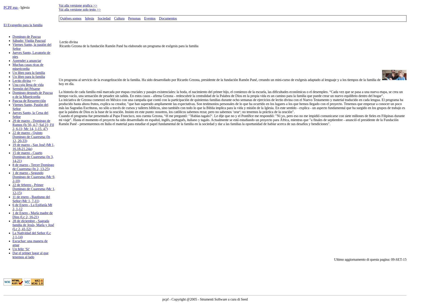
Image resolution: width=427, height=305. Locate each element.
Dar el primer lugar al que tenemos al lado (30, 255)
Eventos (149, 18)
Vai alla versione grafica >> (78, 5)
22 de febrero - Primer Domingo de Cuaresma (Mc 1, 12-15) (33, 189)
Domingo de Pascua (26, 37)
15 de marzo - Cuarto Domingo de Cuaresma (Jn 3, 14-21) (33, 157)
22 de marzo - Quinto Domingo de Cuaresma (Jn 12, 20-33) (31, 137)
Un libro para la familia (28, 73)
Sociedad (104, 18)
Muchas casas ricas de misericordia (27, 67)
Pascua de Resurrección (29, 101)
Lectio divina (21, 81)
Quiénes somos (70, 18)
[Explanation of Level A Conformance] (34, 284)
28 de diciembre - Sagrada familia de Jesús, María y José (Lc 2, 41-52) (33, 225)
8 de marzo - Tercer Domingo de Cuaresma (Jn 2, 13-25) (33, 167)
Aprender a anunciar (26, 61)
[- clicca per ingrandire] (394, 79)
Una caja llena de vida (28, 85)
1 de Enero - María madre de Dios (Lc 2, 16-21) (32, 215)
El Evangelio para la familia (23, 25)
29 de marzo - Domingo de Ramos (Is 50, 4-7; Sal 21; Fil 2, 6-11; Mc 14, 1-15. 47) (33, 125)
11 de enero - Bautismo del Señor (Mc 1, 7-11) (31, 199)
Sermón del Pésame (26, 89)
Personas (134, 18)
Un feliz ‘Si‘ (21, 249)
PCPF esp (11, 7)
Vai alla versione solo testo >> (80, 9)
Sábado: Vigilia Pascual (29, 41)
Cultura (119, 18)
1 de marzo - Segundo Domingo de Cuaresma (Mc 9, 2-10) (33, 177)
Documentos (168, 18)
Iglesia (89, 18)
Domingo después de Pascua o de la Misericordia (32, 95)
